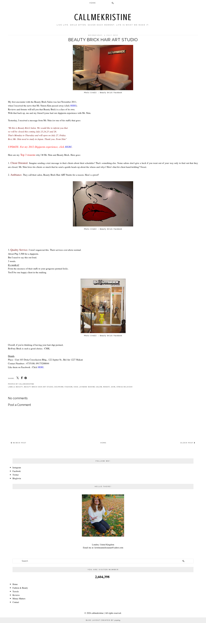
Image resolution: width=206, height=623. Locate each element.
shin (113, 387)
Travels (16, 591)
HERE (73, 105)
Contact (16, 602)
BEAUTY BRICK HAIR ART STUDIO (38, 387)
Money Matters (19, 598)
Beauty (19, 387)
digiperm (58, 387)
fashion (69, 387)
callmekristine (103, 17)
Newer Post (19, 443)
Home (92, 3)
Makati (106, 387)
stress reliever (124, 387)
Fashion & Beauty (20, 587)
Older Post (187, 443)
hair (76, 387)
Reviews (16, 595)
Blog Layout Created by (103, 620)
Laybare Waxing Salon (90, 387)
